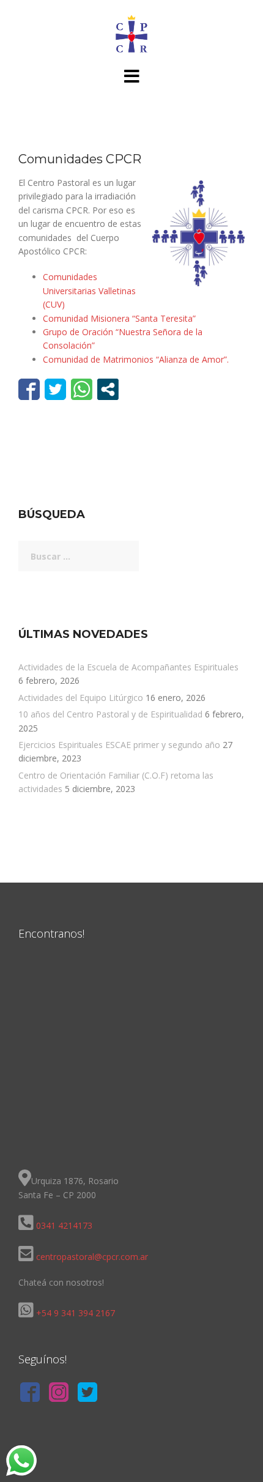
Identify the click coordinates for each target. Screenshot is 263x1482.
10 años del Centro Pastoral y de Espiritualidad (110, 714)
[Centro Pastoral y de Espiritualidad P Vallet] (131, 33)
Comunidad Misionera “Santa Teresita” (119, 318)
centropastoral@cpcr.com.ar (91, 1256)
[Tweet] (55, 389)
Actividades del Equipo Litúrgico (80, 697)
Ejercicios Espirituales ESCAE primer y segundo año (119, 744)
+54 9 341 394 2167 (75, 1313)
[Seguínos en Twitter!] (87, 1394)
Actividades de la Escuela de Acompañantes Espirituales (128, 667)
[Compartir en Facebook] (29, 389)
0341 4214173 (64, 1225)
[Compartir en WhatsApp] (81, 389)
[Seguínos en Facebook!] (30, 1394)
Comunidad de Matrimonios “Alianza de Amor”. (136, 359)
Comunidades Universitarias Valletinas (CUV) (89, 290)
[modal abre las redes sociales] (108, 389)
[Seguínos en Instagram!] (59, 1394)
